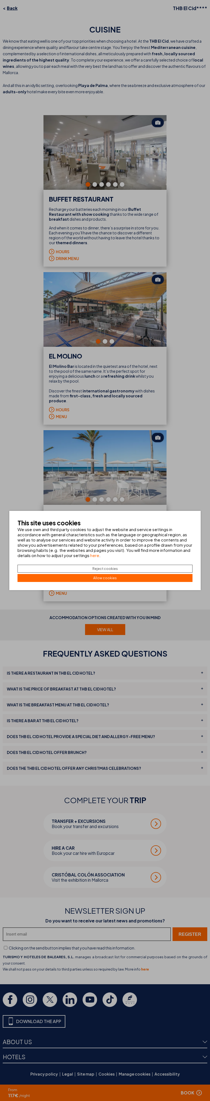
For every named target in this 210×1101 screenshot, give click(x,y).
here (94, 555)
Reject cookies (105, 569)
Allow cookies (105, 578)
